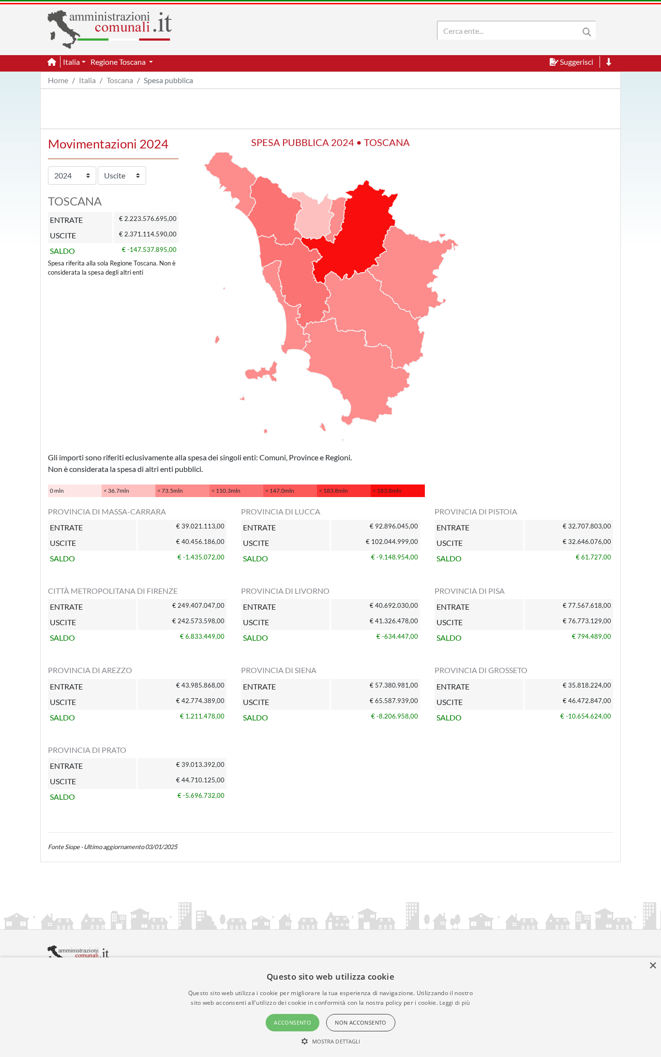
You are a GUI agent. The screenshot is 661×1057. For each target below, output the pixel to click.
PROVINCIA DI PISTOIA (476, 511)
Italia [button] (71, 61)
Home (58, 80)
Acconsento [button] (292, 1022)
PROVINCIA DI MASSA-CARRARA (107, 511)
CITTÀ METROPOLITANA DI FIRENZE (113, 590)
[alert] (330, 1007)
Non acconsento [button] (361, 1022)
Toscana (119, 80)
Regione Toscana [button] (118, 61)
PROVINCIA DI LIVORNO (285, 590)
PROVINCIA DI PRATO (87, 749)
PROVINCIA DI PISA (470, 590)
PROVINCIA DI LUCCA (280, 511)
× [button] (652, 965)
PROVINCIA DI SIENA (278, 670)
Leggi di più (454, 1002)
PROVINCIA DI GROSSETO (481, 670)
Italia (87, 80)
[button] (331, 1041)
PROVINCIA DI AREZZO (90, 670)
